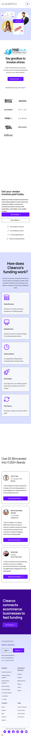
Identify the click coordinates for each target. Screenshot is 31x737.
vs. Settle (4, 699)
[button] (27, 4)
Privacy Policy (21, 710)
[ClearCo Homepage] (9, 641)
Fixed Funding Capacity (5, 682)
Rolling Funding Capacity (6, 676)
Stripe (19, 687)
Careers (4, 710)
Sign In (23, 88)
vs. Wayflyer (5, 696)
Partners (4, 717)
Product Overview (6, 672)
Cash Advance (5, 686)
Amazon (20, 677)
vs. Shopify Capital (6, 693)
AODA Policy (21, 717)
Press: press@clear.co (8, 658)
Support (4, 720)
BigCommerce (21, 681)
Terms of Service (22, 707)
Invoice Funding (6, 689)
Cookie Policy (21, 713)
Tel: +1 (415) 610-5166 (8, 660)
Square (19, 684)
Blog (3, 713)
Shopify (20, 674)
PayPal (19, 690)
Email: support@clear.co (8, 655)
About (3, 707)
